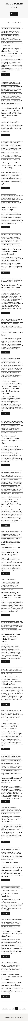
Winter (6, 42)
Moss (14, 86)
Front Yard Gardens (10, 28)
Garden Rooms (16, 29)
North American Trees (11, 35)
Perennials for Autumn (7, 94)
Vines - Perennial (10, 101)
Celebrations (4, 195)
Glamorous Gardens (12, 143)
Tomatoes (15, 585)
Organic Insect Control (7, 238)
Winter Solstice (9, 203)
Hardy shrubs (16, 31)
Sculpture (3, 99)
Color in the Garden (9, 27)
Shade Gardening (10, 717)
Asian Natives (4, 531)
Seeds (11, 241)
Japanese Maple (11, 32)
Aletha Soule (4, 754)
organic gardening (14, 237)
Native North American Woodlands (10, 887)
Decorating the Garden (14, 358)
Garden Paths (4, 83)
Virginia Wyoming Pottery (13, 926)
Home (2, 199)
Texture (3, 41)
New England (8, 148)
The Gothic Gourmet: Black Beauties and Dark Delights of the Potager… (11, 933)
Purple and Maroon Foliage (8, 925)
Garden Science (5, 763)
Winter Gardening (9, 103)
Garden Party (4, 362)
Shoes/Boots (4, 888)
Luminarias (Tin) (15, 969)
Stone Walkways (10, 100)
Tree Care (15, 539)
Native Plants (8, 34)
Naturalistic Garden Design (8, 89)
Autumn (3, 141)
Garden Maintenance (15, 233)
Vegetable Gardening (14, 243)
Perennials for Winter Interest (9, 151)
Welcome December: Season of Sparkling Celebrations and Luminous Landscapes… (12, 287)
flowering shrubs (13, 757)
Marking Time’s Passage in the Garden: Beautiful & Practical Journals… (11, 251)
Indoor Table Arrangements (11, 199)
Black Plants (4, 847)
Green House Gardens (10, 583)
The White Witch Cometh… (11, 863)
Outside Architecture (16, 92)
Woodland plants (11, 43)
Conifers (15, 80)
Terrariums (4, 812)
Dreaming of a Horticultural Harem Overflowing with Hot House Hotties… (11, 819)
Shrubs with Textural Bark (14, 39)
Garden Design (19, 28)
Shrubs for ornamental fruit (12, 426)
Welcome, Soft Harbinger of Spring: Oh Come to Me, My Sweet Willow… (11, 780)
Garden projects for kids (14, 762)
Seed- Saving (7, 241)
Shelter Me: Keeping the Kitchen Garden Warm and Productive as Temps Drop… (11, 595)
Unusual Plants (16, 541)
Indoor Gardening (5, 810)
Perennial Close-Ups (17, 93)
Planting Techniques (15, 96)
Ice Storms (15, 85)
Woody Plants (19, 43)
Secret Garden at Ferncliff (8, 153)
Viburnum (19, 375)
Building (8, 579)
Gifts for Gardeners (14, 234)
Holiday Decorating (16, 198)
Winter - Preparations (10, 542)
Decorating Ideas (12, 195)
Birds (17, 473)
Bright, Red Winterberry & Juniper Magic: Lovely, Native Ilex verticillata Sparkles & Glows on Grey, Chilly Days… (11, 502)
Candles (3, 319)
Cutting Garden (10, 476)
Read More (6, 74)
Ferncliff (20, 80)
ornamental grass (6, 92)
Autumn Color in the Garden (12, 141)
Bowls (14, 194)
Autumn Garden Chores (11, 532)
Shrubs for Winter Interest (8, 428)
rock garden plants (16, 97)
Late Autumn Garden (16, 145)
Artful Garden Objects (7, 80)
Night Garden (4, 201)
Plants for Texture (6, 97)
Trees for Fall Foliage (6, 541)
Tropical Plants (11, 812)
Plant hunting (13, 485)
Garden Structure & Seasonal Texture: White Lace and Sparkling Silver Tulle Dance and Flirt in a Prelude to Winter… (12, 113)
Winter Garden (11, 42)
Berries (3, 473)
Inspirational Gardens (6, 86)
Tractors (16, 888)
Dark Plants (9, 920)
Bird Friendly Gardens (10, 473)
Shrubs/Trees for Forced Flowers (9, 771)
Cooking (3, 920)
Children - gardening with (14, 756)
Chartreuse (4, 667)
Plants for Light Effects (12, 369)
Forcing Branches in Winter (13, 760)
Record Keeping (16, 240)
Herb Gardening (17, 922)
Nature (14, 34)
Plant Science (16, 238)
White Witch (4, 376)
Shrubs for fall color (13, 625)
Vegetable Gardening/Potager (8, 244)
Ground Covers (5, 711)
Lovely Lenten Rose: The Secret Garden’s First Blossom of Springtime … (10, 726)
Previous (5, 1008)
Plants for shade (18, 714)
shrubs (7, 36)
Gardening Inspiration (6, 31)
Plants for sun (5, 670)
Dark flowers (4, 710)
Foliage (8, 359)
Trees (15, 375)
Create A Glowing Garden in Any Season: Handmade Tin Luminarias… (11, 976)
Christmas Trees (12, 278)
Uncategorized (5, 243)
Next (24, 1008)
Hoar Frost (10, 85)
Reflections (15, 537)
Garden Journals (5, 233)
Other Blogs (4, 149)
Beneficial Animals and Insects (13, 472)
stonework (17, 100)
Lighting (21, 199)
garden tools (4, 234)
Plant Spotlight (5, 669)
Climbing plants (11, 667)
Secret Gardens (5, 372)
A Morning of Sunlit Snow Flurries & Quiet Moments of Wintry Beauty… (11, 165)
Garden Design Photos (6, 29)
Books (11, 807)
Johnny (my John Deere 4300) (13, 886)
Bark (2, 27)
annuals (3, 579)
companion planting (14, 475)
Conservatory (4, 809)
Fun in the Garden (16, 196)
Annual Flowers (5, 807)
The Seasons (9, 41)
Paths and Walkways (6, 93)
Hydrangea (4, 32)
